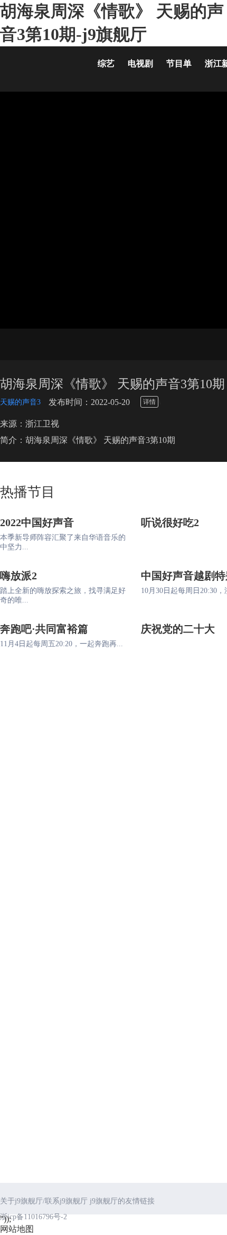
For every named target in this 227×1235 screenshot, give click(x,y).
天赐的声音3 (20, 402)
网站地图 (17, 1228)
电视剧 (140, 63)
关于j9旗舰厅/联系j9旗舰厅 (44, 1201)
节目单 (179, 63)
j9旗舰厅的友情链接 (122, 1201)
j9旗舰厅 (42, 65)
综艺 (106, 63)
